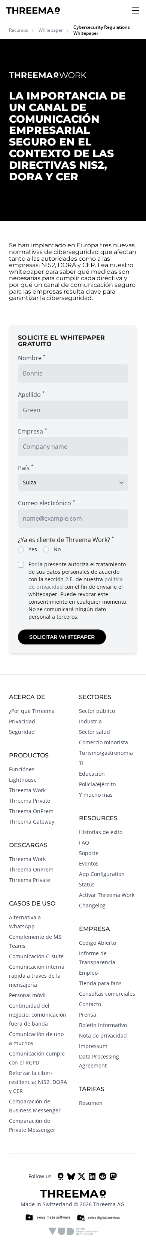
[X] (81, 1176)
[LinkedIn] (92, 1176)
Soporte (88, 853)
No (57, 549)
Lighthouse (23, 779)
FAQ (84, 842)
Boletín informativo (103, 1025)
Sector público (97, 710)
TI (81, 763)
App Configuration (102, 873)
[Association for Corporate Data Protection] (73, 1231)
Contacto (90, 1004)
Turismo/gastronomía (106, 752)
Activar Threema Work (106, 894)
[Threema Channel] (60, 1176)
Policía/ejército (97, 784)
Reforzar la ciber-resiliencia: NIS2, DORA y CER (38, 1081)
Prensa (87, 1014)
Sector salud (94, 731)
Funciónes (21, 769)
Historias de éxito (100, 832)
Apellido (31, 394)
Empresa (32, 431)
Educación (92, 773)
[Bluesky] (71, 1176)
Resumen (91, 1102)
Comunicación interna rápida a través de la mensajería (36, 975)
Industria (90, 721)
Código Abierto (97, 942)
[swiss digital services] (98, 1218)
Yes (32, 549)
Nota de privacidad (103, 1035)
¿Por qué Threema (32, 710)
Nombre (32, 357)
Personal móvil (27, 995)
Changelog (92, 905)
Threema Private (29, 800)
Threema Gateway (31, 821)
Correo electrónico (46, 503)
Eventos (88, 863)
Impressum (93, 1046)
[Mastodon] (113, 1176)
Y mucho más (96, 794)
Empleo (88, 972)
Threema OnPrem (31, 811)
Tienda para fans (100, 983)
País (26, 467)
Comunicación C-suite (36, 956)
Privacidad (22, 721)
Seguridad (22, 731)
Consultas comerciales (107, 993)
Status (87, 884)
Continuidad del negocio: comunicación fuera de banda (37, 1014)
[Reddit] (102, 1176)
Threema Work (27, 790)
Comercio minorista (103, 742)
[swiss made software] (47, 1218)
